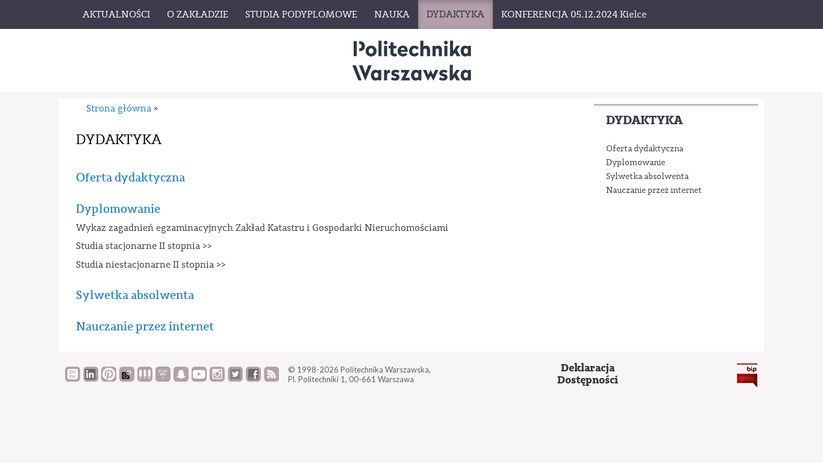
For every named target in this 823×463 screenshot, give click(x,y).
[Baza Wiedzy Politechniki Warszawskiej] (72, 379)
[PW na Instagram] (217, 379)
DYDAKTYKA (644, 120)
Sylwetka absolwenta (647, 176)
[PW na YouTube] (199, 379)
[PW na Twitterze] (235, 379)
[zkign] (411, 60)
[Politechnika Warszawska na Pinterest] (108, 379)
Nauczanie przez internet (654, 190)
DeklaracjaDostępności (587, 374)
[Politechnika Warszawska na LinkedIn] (90, 379)
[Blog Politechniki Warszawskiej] (163, 379)
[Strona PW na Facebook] (253, 379)
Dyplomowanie (635, 162)
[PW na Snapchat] (181, 379)
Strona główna (118, 108)
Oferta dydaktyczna (644, 148)
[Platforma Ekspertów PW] (126, 379)
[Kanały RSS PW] (271, 379)
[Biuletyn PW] (144, 379)
